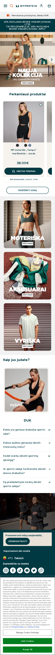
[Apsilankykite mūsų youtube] (27, 570)
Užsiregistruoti (17, 541)
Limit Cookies (27, 641)
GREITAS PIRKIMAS (25, 171)
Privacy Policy (17, 627)
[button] (17, 145)
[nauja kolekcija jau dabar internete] (27, 59)
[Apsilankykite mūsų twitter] (34, 570)
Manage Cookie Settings (27, 632)
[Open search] (12, 6)
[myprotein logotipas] (26, 6)
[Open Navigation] (5, 6)
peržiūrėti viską (27, 190)
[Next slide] (52, 59)
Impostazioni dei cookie (17, 551)
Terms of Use (33, 627)
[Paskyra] (41, 6)
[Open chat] (41, 570)
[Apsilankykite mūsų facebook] (13, 570)
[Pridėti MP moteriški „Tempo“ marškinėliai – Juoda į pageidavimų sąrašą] (41, 105)
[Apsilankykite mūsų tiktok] (20, 570)
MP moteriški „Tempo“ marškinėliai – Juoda (24, 152)
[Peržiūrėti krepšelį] (49, 6)
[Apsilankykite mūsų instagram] (6, 570)
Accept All (27, 649)
